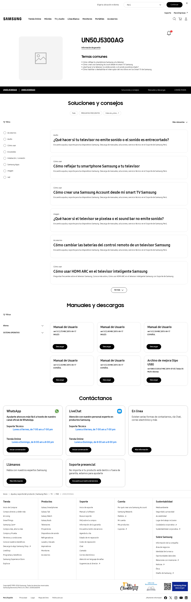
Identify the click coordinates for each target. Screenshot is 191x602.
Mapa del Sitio (43, 598)
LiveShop (6, 550)
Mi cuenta (121, 520)
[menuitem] (35, 19)
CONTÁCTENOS (180, 90)
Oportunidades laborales (166, 556)
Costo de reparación (88, 542)
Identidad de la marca (164, 551)
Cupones (121, 529)
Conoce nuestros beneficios (14, 542)
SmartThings (8, 520)
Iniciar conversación (18, 449)
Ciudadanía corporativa (165, 525)
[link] (169, 33)
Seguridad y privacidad (165, 512)
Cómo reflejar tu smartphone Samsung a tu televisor (103, 62)
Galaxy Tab (45, 512)
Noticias (159, 564)
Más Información (141, 449)
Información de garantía (90, 47)
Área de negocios (163, 547)
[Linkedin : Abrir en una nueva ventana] (186, 597)
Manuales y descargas (156, 90)
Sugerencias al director (89, 563)
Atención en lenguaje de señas (92, 559)
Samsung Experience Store (13, 559)
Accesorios (45, 555)
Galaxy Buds (46, 520)
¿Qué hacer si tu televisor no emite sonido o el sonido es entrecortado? (111, 67)
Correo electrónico (87, 555)
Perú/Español (8, 598)
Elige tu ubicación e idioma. (108, 5)
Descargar (60, 346)
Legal (33, 598)
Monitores (45, 550)
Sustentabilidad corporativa (167, 529)
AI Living (6, 516)
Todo (74, 113)
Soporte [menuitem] (167, 13)
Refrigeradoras (47, 538)
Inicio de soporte (86, 507)
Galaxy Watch (46, 516)
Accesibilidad (161, 516)
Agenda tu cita (85, 533)
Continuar (174, 4)
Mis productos (123, 525)
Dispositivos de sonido (50, 533)
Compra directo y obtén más (14, 512)
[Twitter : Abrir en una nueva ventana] (170, 597)
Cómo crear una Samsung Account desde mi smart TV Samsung (108, 64)
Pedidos (121, 516)
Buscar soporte (85, 516)
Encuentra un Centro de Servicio (85, 481)
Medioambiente (162, 507)
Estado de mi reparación (89, 538)
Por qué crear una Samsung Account (132, 507)
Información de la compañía (167, 543)
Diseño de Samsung (164, 573)
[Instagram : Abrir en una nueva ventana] (175, 597)
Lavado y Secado (48, 542)
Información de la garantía (90, 525)
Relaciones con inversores (166, 560)
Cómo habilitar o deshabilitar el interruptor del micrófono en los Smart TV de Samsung (117, 69)
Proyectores (46, 529)
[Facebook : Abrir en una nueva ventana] (165, 597)
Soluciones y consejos (130, 90)
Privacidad (23, 598)
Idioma (6, 325)
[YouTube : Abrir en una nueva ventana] (181, 597)
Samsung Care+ (9, 525)
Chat (81, 546)
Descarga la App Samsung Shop (16, 546)
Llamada (83, 550)
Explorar (6, 563)
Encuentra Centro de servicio (91, 529)
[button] (119, 141)
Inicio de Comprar (10, 507)
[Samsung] (12, 19)
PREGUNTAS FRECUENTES (90, 113)
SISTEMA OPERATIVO (11, 332)
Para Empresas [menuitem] (180, 13)
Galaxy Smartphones (49, 507)
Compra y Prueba (10, 533)
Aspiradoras (46, 546)
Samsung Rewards (125, 512)
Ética (158, 569)
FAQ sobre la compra (88, 520)
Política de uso (57, 598)
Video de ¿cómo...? (112, 113)
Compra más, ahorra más (13, 529)
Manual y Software (87, 512)
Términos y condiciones (12, 538)
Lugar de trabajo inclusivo (166, 520)
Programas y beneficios (12, 555)
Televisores (45, 525)
